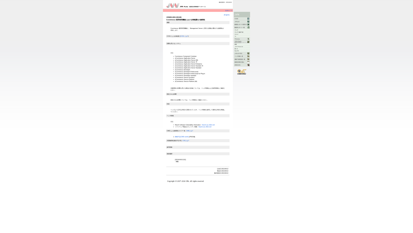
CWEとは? (189, 131)
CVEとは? (186, 140)
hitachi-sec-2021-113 (208, 125)
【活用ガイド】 (229, 10)
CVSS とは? (184, 36)
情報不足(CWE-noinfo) (182, 137)
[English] (226, 15)
